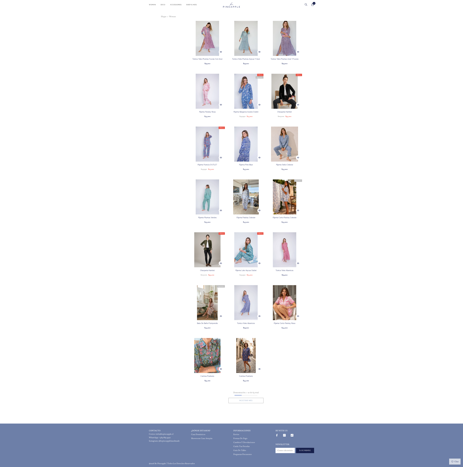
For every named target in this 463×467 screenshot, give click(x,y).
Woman (172, 16)
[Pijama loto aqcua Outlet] (245, 249)
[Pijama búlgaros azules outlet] (245, 91)
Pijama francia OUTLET (207, 165)
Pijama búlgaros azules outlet (246, 112)
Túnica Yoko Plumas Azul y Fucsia (284, 59)
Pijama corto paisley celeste (284, 218)
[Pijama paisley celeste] (245, 196)
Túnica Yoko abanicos (284, 270)
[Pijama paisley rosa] (207, 91)
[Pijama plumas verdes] (207, 196)
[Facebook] (277, 435)
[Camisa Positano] (207, 355)
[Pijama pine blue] (245, 144)
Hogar (163, 16)
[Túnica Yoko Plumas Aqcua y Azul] (245, 38)
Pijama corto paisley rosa (284, 323)
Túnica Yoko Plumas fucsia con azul (207, 59)
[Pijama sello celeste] (284, 144)
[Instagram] (284, 435)
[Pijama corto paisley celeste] (284, 196)
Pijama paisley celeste (246, 218)
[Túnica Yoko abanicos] (284, 249)
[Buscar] (306, 4)
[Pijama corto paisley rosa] (284, 302)
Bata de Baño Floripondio (207, 323)
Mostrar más (246, 400)
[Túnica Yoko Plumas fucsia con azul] (207, 38)
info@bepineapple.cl (164, 434)
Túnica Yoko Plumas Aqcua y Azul (246, 59)
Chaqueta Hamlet (284, 112)
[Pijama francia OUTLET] (207, 144)
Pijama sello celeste (284, 165)
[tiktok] (292, 435)
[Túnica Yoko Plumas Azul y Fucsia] (284, 38)
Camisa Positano (207, 376)
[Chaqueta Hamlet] (284, 91)
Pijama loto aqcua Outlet (246, 270)
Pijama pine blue (246, 165)
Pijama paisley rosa (207, 112)
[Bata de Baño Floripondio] (207, 302)
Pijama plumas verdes (207, 218)
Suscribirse (305, 450)
